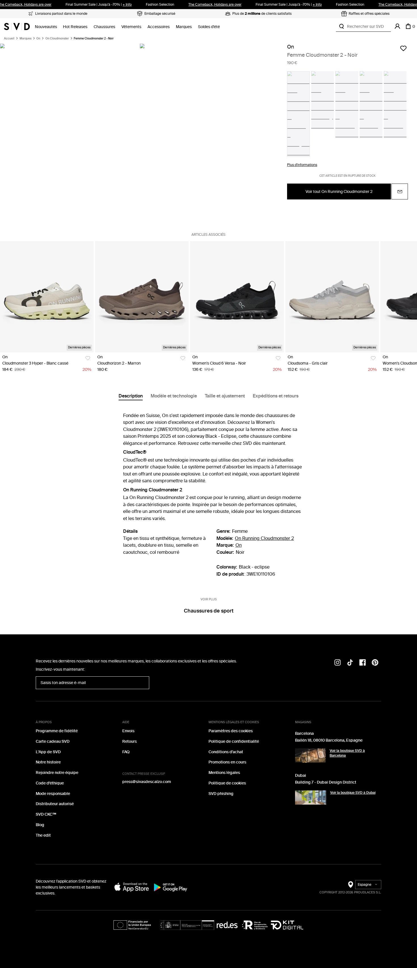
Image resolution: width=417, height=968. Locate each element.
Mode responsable (53, 793)
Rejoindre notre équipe (57, 772)
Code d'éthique (50, 783)
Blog (40, 824)
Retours (129, 741)
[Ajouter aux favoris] (403, 48)
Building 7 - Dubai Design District (325, 782)
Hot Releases (75, 26)
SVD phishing (220, 793)
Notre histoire (48, 762)
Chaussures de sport (208, 611)
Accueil (9, 38)
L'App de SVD (48, 752)
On (38, 38)
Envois (128, 731)
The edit (43, 835)
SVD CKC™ (46, 814)
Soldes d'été (209, 26)
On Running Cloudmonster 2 (264, 538)
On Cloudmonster (57, 38)
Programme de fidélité (57, 731)
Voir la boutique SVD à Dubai (353, 793)
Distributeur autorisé (55, 803)
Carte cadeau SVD (53, 741)
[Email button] (399, 191)
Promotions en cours (227, 762)
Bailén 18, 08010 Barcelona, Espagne (329, 740)
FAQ (126, 752)
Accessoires (159, 26)
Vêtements (131, 26)
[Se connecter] (397, 26)
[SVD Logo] (17, 26)
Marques (184, 26)
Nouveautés (46, 26)
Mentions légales (224, 772)
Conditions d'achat (225, 752)
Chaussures (104, 26)
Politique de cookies (227, 783)
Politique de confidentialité (233, 741)
